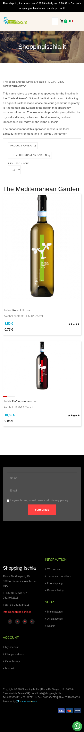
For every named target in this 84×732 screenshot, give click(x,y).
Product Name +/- (21, 145)
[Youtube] (24, 621)
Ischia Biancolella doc (17, 310)
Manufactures (55, 611)
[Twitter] (17, 621)
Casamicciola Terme (14, 693)
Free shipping (55, 583)
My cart (9, 668)
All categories (55, 618)
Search (51, 625)
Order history (12, 661)
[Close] (80, 3)
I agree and (39, 500)
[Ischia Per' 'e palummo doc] (42, 365)
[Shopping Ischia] (15, 20)
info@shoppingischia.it (17, 611)
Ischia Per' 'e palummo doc (20, 401)
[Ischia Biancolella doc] (42, 246)
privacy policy (59, 500)
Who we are (54, 569)
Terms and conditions (59, 576)
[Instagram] (32, 621)
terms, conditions (31, 500)
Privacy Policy (55, 590)
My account (12, 647)
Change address (14, 654)
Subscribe (42, 509)
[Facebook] (10, 621)
